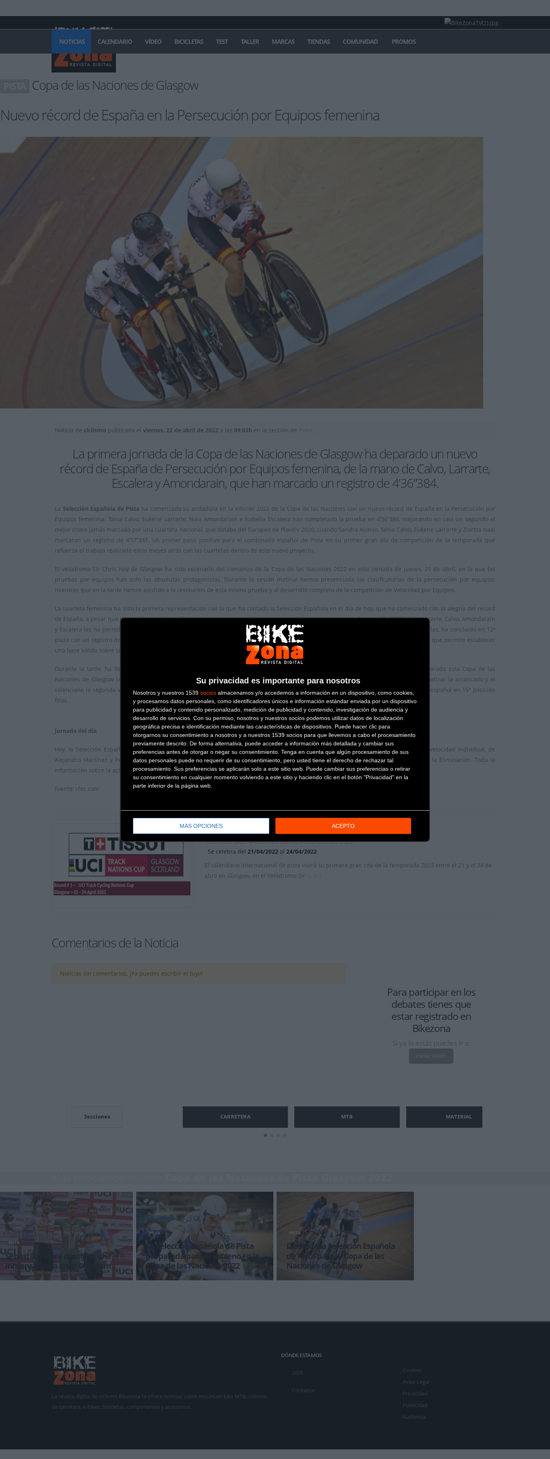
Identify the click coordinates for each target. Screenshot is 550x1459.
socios (208, 692)
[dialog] (275, 729)
